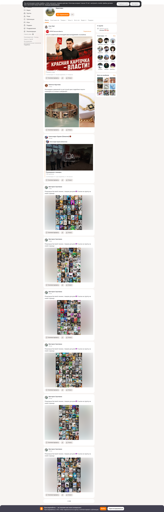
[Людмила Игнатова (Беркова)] (100, 49)
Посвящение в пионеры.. (54, 172)
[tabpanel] (69, 261)
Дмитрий (100, 44)
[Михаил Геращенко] (106, 65)
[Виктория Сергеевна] (46, 187)
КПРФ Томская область (56, 31)
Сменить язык (27, 34)
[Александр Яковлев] (112, 65)
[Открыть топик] (68, 90)
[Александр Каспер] (106, 57)
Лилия (106, 52)
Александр (107, 61)
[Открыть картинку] (62, 110)
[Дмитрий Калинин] (100, 40)
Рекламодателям (28, 37)
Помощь (36, 37)
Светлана (100, 61)
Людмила (100, 52)
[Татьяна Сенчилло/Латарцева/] (100, 65)
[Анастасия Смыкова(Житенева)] (106, 40)
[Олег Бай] (46, 27)
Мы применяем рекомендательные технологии (32, 43)
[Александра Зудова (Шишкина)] (46, 137)
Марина (113, 61)
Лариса (113, 52)
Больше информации (52, 5)
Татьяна (113, 44)
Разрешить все (123, 4)
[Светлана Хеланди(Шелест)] (100, 57)
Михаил (106, 69)
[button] (62, 14)
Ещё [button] (30, 39)
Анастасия (107, 44)
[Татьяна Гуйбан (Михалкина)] (112, 40)
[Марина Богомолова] (112, 57)
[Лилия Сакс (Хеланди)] (106, 49)
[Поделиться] (62, 78)
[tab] (47, 20)
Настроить (135, 4)
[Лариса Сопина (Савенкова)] (112, 49)
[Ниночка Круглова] (46, 85)
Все (114, 36)
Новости (26, 39)
